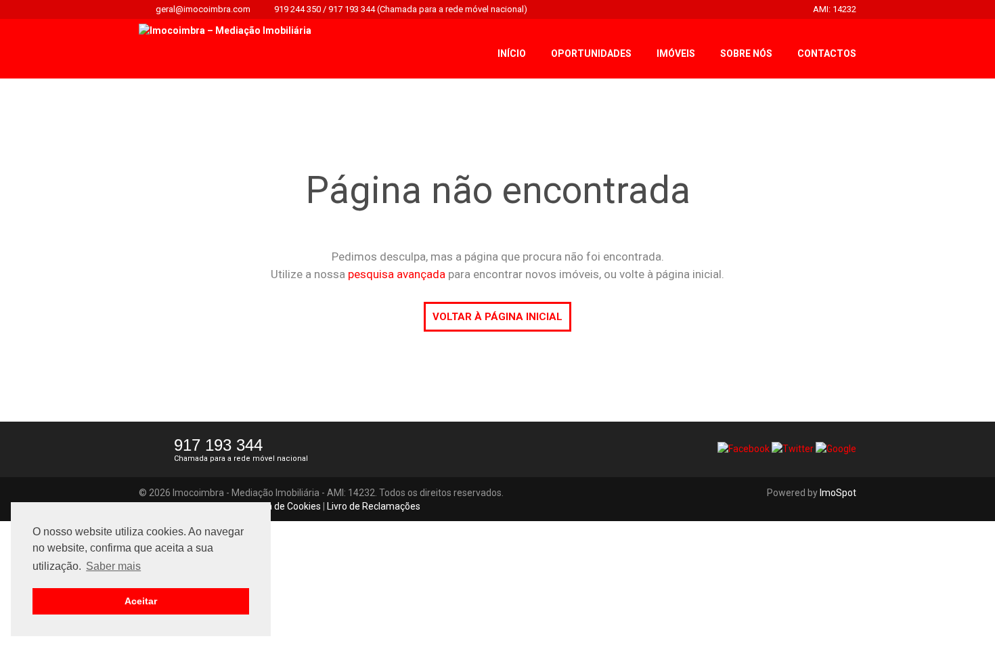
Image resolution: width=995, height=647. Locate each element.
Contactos (826, 53)
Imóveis (676, 53)
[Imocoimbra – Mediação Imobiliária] (225, 29)
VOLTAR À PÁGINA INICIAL (497, 317)
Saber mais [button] (113, 566)
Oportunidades (591, 53)
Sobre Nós (746, 53)
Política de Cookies (281, 506)
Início (512, 53)
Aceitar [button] (141, 601)
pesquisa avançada (396, 274)
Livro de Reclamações (373, 506)
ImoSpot (838, 492)
